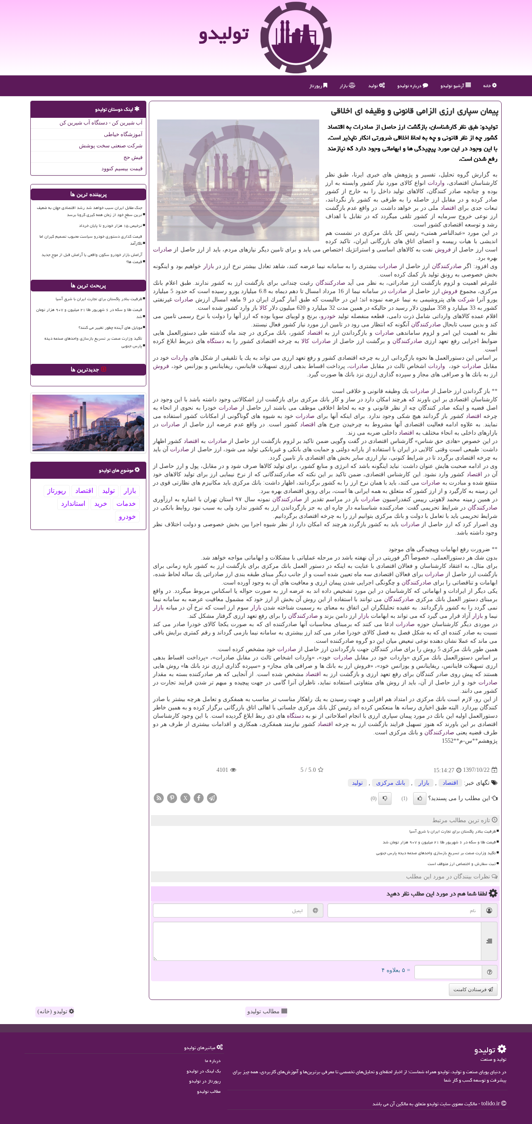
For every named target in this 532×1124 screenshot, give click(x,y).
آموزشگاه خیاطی (123, 134)
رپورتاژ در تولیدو (205, 1081)
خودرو (328, 316)
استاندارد (73, 503)
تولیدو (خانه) (53, 1011)
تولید (373, 85)
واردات (436, 183)
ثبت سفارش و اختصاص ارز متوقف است (462, 864)
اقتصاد (448, 208)
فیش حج (133, 157)
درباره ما (213, 1060)
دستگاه (215, 341)
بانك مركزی (390, 783)
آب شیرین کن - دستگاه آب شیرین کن (101, 122)
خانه (487, 85)
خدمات (126, 503)
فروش (443, 249)
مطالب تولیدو (264, 1011)
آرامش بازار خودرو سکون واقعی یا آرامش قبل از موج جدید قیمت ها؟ (92, 258)
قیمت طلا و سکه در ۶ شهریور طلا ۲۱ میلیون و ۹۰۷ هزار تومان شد (439, 842)
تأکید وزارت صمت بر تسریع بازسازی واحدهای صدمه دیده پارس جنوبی (436, 853)
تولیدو (224, 33)
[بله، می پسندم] (419, 798)
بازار (344, 85)
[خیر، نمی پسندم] (385, 798)
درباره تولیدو (410, 85)
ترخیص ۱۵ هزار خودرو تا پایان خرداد (110, 225)
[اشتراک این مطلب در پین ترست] (172, 797)
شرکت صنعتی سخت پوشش (111, 145)
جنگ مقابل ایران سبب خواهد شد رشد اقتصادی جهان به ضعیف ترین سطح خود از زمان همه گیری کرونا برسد (89, 211)
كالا (263, 308)
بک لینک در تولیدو (204, 1071)
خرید (100, 503)
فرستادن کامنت (470, 989)
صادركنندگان (447, 266)
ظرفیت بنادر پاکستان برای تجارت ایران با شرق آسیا (452, 831)
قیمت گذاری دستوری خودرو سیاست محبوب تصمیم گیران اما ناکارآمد (90, 240)
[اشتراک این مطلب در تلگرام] (212, 797)
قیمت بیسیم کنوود (122, 168)
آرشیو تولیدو (453, 85)
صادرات (162, 249)
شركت (466, 299)
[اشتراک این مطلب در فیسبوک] (198, 797)
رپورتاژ (316, 85)
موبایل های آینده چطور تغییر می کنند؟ (110, 327)
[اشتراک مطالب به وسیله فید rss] (159, 797)
